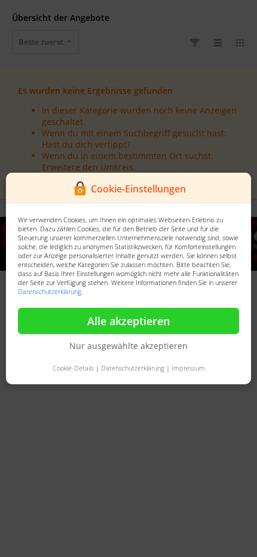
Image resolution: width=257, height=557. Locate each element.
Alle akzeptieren (128, 321)
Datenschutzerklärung (49, 291)
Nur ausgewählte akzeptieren (128, 345)
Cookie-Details (73, 367)
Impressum (188, 367)
